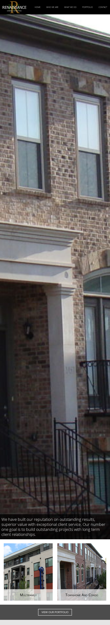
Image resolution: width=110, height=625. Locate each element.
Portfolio (87, 7)
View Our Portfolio (55, 612)
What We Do (70, 7)
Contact (103, 7)
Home (38, 7)
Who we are (52, 7)
